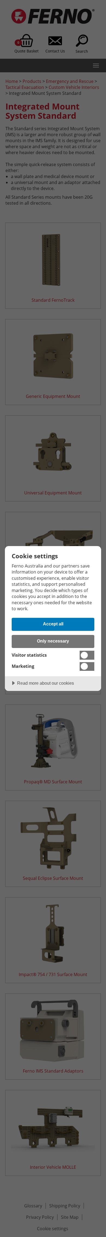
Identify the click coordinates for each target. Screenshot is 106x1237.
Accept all (53, 623)
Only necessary (53, 640)
